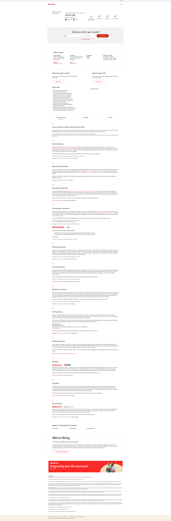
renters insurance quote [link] (62, 258)
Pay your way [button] (99, 81)
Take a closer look (56, 328)
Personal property (109, 213)
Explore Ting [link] (55, 236)
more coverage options (92, 172)
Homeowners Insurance (103, 211)
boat (85, 191)
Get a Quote (102, 35)
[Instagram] (71, 19)
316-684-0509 (73, 63)
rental (62, 148)
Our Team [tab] (110, 117)
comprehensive (55, 148)
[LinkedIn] (74, 19)
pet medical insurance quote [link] (63, 417)
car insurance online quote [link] (63, 158)
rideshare (68, 148)
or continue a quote (85, 39)
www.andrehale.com (58, 63)
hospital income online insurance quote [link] (66, 353)
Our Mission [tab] (85, 117)
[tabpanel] (85, 58)
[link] (99, 19)
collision (110, 147)
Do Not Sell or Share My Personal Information (77, 516)
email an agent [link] (58, 200)
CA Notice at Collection (63, 516)
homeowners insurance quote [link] (64, 223)
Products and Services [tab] (61, 117)
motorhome (73, 191)
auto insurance (72, 147)
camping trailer (79, 191)
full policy (64, 484)
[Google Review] (69, 19)
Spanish (88, 58)
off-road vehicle (90, 191)
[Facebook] (66, 19)
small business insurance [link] (62, 303)
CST (111, 55)
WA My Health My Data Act (53, 516)
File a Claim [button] (58, 81)
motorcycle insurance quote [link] (63, 180)
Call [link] (53, 200)
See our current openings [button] (61, 451)
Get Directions (56, 59)
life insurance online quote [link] (63, 333)
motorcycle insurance (79, 172)
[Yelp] (77, 19)
